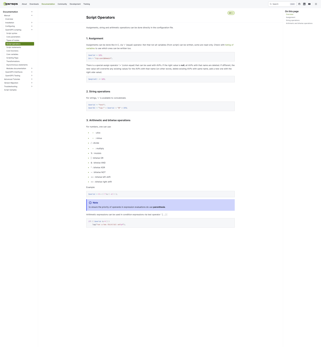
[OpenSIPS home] (10, 4)
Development (75, 4)
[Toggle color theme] (316, 4)
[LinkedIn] (304, 4)
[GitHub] (299, 4)
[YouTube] (309, 4)
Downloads (34, 4)
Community (62, 4)
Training (86, 4)
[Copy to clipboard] (232, 55)
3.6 (230, 13)
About (24, 4)
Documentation (48, 4)
